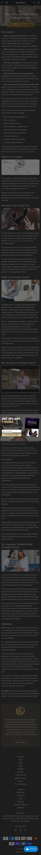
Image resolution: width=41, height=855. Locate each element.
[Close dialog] (40, 415)
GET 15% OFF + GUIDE (11, 434)
